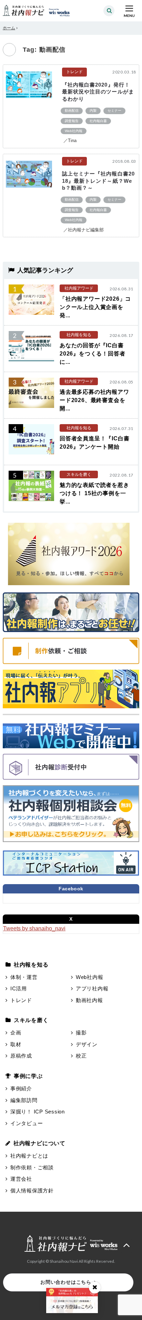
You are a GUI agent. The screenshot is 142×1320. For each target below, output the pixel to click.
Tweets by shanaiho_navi (34, 928)
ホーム (9, 28)
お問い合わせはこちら (65, 1282)
